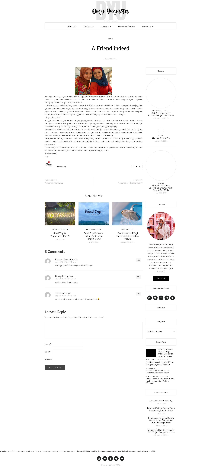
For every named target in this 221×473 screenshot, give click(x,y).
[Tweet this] (136, 166)
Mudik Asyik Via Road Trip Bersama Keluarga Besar (158, 371)
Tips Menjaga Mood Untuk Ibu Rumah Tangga (165, 353)
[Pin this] (139, 166)
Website (48, 359)
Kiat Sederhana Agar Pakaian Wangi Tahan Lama (161, 114)
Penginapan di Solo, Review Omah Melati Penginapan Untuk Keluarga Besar (161, 420)
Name (48, 344)
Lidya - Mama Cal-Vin (66, 259)
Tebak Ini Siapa (63, 293)
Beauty (161, 183)
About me (161, 278)
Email (47, 352)
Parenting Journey (126, 26)
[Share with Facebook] (134, 166)
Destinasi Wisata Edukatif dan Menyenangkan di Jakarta (159, 363)
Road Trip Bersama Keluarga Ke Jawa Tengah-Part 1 (93, 236)
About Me (72, 26)
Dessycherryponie (64, 276)
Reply (138, 260)
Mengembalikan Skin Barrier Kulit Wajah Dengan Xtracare (161, 431)
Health (130, 229)
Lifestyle (104, 26)
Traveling (146, 26)
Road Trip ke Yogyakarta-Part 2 (60, 234)
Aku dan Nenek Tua (161, 138)
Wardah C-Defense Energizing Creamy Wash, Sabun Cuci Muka (161, 187)
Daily (110, 39)
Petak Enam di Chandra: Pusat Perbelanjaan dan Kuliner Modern (160, 381)
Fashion (155, 110)
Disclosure (89, 26)
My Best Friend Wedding (161, 401)
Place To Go (151, 359)
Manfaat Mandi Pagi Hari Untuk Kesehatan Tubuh (127, 236)
